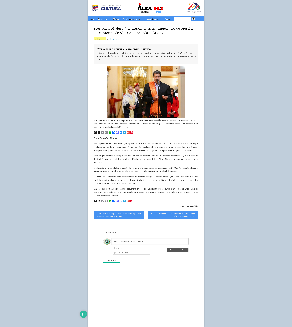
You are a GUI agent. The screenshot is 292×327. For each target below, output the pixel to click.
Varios (167, 19)
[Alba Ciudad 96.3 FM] (146, 8)
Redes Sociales (152, 19)
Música (116, 19)
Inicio (92, 19)
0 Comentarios (116, 38)
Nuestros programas (131, 19)
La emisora (102, 19)
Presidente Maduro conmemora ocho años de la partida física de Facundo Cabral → (173, 214)
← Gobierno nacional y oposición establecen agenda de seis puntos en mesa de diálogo (118, 214)
